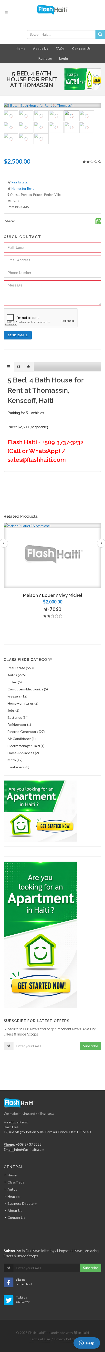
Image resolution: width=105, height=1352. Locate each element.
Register (45, 58)
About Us (40, 48)
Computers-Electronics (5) (28, 689)
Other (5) (15, 682)
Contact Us (81, 48)
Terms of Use (40, 1339)
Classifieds (16, 1182)
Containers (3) (18, 767)
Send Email (18, 335)
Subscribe (90, 1046)
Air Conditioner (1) (22, 739)
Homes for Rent (22, 188)
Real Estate (19, 182)
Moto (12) (15, 760)
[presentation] (9, 366)
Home (20, 48)
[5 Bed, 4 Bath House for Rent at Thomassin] (55, 105)
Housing (14, 1196)
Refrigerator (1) (19, 724)
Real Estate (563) (21, 668)
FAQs (60, 48)
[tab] (9, 366)
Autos (12, 1189)
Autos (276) (17, 675)
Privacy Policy (64, 1339)
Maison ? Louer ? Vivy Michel (52, 595)
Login (63, 58)
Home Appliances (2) (23, 753)
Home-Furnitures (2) (23, 703)
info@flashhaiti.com (29, 1149)
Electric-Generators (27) (26, 731)
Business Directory (22, 1203)
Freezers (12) (17, 696)
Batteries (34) (18, 717)
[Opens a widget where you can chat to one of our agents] (86, 1343)
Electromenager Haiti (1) (26, 746)
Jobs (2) (13, 710)
